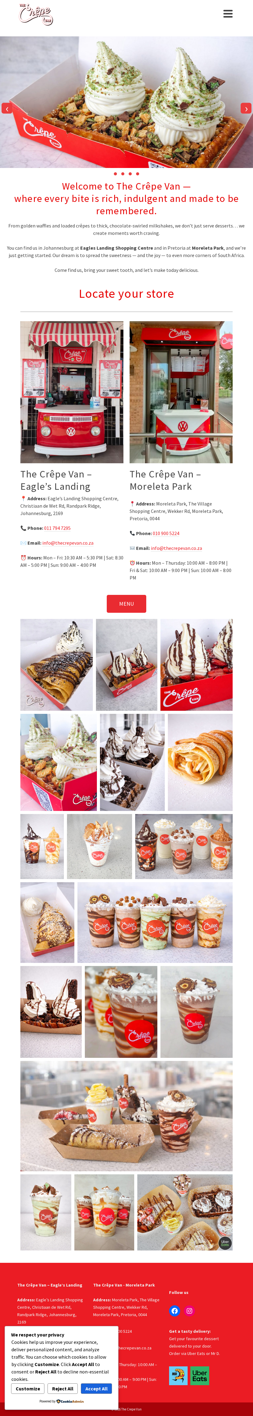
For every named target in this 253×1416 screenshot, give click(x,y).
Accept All (96, 1388)
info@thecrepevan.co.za (67, 543)
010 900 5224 (166, 533)
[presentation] (7, 108)
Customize (28, 1388)
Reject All (62, 1388)
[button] (115, 174)
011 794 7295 (57, 528)
